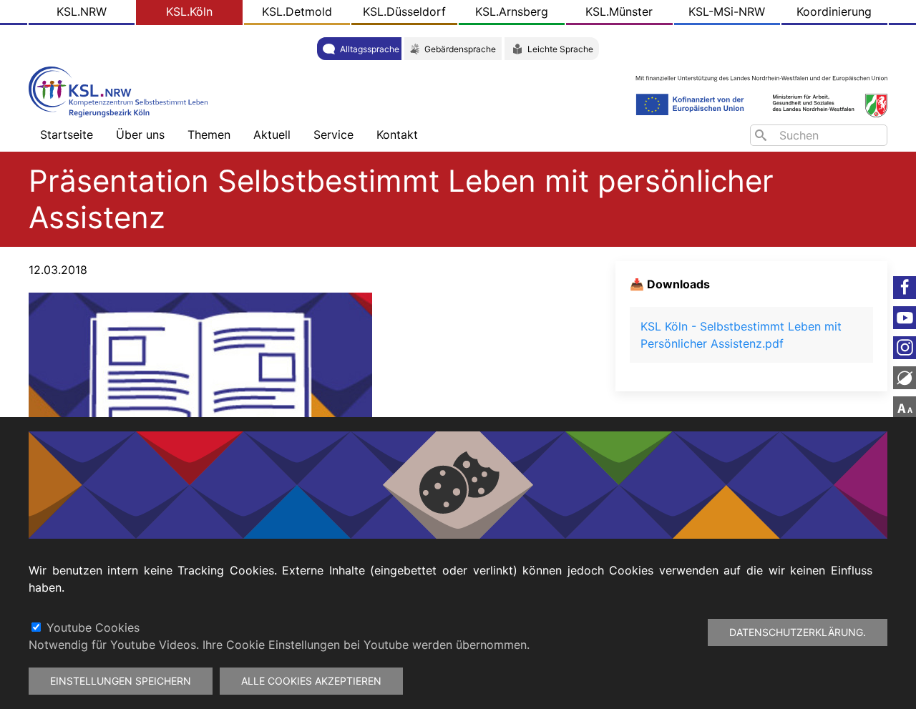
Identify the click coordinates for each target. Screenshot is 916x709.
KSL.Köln (189, 11)
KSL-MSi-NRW (726, 11)
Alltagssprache (369, 49)
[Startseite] (122, 90)
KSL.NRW (82, 11)
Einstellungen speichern (120, 681)
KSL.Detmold (297, 11)
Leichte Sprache (560, 49)
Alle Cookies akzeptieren (311, 681)
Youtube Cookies (93, 627)
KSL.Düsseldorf (404, 11)
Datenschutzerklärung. (797, 632)
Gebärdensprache (460, 49)
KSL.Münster (619, 11)
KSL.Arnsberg (511, 11)
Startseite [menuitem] (66, 134)
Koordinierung (834, 11)
